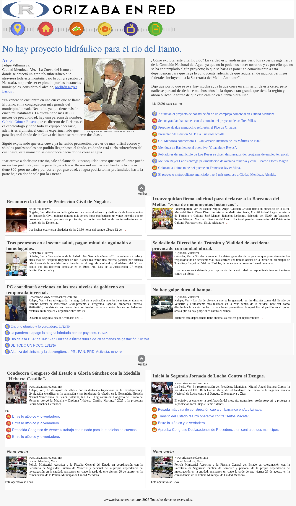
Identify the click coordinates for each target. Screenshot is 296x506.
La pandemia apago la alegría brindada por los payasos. (59, 333)
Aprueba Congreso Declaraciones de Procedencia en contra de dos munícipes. (219, 430)
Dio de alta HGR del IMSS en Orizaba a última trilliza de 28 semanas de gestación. (79, 339)
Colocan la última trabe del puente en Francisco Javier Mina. (199, 168)
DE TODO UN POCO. (33, 345)
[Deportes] (101, 28)
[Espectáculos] (129, 28)
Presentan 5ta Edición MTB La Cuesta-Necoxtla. (191, 134)
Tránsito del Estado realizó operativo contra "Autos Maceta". (204, 416)
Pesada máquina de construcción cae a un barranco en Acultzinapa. (210, 409)
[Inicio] (89, 17)
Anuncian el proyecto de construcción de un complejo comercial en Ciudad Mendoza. (216, 114)
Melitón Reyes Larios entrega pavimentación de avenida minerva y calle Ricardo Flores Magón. (223, 161)
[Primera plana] (16, 28)
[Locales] (44, 28)
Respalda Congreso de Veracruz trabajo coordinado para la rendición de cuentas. (74, 430)
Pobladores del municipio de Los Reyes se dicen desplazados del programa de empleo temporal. (223, 154)
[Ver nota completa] (16, 231)
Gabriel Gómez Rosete (19, 122)
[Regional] (73, 28)
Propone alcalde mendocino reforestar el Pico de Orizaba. (197, 127)
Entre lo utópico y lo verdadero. (40, 326)
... (124, 230)
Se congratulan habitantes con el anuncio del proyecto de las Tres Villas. (207, 120)
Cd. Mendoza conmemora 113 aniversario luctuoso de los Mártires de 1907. (210, 141)
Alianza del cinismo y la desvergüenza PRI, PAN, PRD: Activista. (66, 352)
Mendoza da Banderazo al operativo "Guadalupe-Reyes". (197, 147)
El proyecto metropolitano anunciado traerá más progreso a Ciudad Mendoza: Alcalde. (217, 174)
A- (12, 61)
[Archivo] (159, 28)
